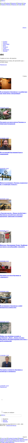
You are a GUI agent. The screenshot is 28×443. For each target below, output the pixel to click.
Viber (21, 439)
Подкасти (5, 47)
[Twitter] (19, 4)
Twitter (7, 442)
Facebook (15, 438)
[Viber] (24, 3)
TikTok (11, 441)
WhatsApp (22, 441)
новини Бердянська (11, 425)
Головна (5, 41)
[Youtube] (2, 4)
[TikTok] (7, 4)
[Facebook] (7, 3)
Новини (5, 43)
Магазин (5, 51)
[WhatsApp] (13, 4)
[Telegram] (19, 3)
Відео (4, 45)
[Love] (2, 3)
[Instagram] (13, 3)
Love (5, 438)
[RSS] (23, 4)
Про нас (5, 420)
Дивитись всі (3, 64)
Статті (4, 48)
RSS (13, 442)
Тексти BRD (6, 44)
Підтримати (6, 49)
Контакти (5, 421)
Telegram (13, 439)
